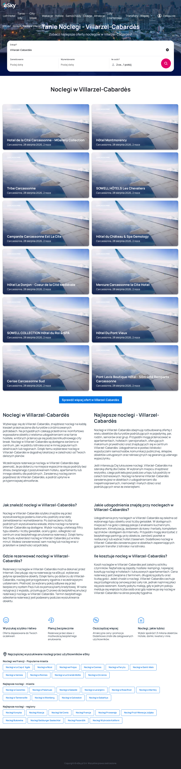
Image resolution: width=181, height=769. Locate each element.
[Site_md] (69, 739)
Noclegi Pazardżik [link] (76, 720)
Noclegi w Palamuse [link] (42, 689)
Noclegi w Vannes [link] (14, 674)
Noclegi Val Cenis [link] (60, 712)
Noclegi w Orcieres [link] (97, 674)
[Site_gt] (154, 739)
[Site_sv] (133, 739)
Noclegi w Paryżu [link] (117, 667)
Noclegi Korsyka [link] (14, 712)
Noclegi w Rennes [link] (38, 674)
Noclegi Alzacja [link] (36, 712)
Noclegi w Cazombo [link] (15, 689)
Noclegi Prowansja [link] (107, 712)
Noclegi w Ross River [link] (122, 689)
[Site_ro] (16, 739)
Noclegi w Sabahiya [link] (98, 697)
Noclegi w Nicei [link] (44, 667)
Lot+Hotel (9, 16)
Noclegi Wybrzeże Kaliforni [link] (106, 720)
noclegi (16, 25)
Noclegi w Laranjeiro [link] (94, 689)
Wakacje (47, 16)
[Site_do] (111, 739)
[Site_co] (101, 739)
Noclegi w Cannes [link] (92, 667)
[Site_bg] (27, 739)
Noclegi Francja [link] (83, 712)
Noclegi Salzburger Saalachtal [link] (45, 720)
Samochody (73, 16)
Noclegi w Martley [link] (148, 689)
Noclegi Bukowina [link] (14, 720)
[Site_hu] (90, 739)
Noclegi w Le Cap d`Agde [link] (18, 667)
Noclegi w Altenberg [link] (44, 697)
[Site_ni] (143, 739)
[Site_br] (5, 739)
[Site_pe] (37, 739)
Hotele (59, 16)
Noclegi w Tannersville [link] (16, 697)
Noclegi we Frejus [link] (68, 667)
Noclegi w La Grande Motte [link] (68, 674)
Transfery (131, 16)
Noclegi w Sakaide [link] (68, 689)
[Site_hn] (164, 739)
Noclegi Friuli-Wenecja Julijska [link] (139, 712)
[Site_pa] (122, 739)
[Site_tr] (48, 739)
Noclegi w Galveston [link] (72, 697)
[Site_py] (175, 739)
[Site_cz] (58, 739)
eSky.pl (6, 25)
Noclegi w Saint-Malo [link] (143, 667)
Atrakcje (99, 16)
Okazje (87, 16)
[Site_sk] (80, 739)
